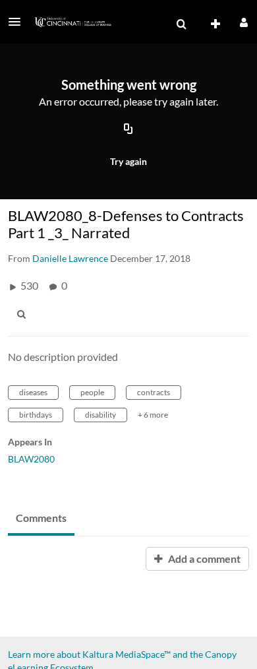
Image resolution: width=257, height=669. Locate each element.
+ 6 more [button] (153, 415)
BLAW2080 (31, 458)
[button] (18, 22)
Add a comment (203, 558)
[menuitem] (181, 24)
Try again (128, 161)
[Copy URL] (128, 130)
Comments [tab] (41, 517)
